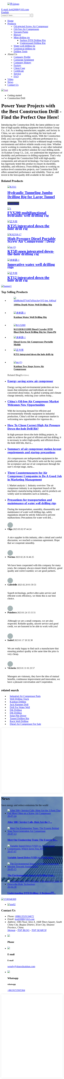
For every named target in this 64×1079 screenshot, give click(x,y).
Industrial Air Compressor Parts (25, 696)
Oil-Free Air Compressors (26, 29)
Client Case (19, 68)
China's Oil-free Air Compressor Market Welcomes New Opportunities (33, 403)
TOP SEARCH (39, 930)
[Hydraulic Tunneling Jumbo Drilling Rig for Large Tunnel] (11, 187)
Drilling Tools (20, 51)
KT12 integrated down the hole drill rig (28, 279)
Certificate (19, 71)
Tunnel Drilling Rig (19, 718)
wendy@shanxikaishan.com (21, 966)
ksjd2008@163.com (24, 919)
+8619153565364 (16, 990)
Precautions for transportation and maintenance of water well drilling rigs (31, 501)
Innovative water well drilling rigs (31, 265)
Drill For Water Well (20, 707)
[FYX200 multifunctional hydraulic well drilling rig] (9, 208)
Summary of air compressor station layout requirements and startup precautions (34, 450)
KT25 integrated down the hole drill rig (28, 227)
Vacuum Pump (21, 32)
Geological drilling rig (24, 48)
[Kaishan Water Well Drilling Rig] (20, 312)
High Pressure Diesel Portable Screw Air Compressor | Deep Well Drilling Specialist (31, 241)
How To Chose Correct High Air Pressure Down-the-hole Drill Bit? (33, 427)
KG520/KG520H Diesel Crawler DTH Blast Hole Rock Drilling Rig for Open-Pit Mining (35, 332)
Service (17, 73)
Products (11, 23)
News (10, 82)
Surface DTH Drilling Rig (33, 40)
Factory (17, 65)
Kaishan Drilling (18, 701)
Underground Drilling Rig (33, 43)
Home (10, 20)
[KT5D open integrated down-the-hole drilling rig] (11, 247)
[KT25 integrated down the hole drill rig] (12, 221)
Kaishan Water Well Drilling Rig (30, 317)
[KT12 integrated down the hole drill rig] (12, 273)
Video (10, 79)
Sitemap (11, 930)
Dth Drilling (16, 710)
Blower (17, 34)
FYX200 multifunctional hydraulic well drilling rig (28, 214)
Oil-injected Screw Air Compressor (31, 26)
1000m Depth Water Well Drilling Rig (33, 304)
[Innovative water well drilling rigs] (13, 260)
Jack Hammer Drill (19, 704)
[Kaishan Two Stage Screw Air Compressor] (18, 362)
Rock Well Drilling (19, 721)
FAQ (16, 76)
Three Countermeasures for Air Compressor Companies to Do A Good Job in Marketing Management (34, 476)
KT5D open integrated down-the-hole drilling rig (30, 252)
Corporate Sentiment (24, 59)
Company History (22, 62)
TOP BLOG (23, 930)
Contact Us (12, 85)
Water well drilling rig (24, 46)
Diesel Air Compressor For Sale (25, 724)
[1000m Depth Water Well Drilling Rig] (35, 300)
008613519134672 (24, 916)
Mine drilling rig (22, 37)
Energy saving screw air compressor (30, 381)
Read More (13, 203)
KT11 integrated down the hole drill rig (33, 354)
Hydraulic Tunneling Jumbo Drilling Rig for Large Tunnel (31, 195)
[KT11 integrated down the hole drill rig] (19, 350)
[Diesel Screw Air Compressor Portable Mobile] (20, 337)
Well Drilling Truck (19, 699)
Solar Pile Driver (18, 715)
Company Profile (22, 57)
